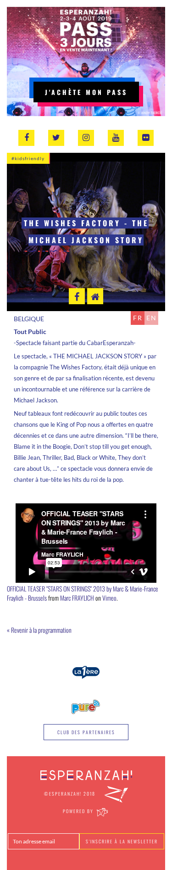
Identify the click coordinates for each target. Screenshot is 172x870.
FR (138, 318)
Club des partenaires (86, 732)
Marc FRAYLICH (77, 597)
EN (151, 318)
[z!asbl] (116, 793)
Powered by (79, 811)
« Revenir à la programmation (39, 630)
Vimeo (109, 597)
